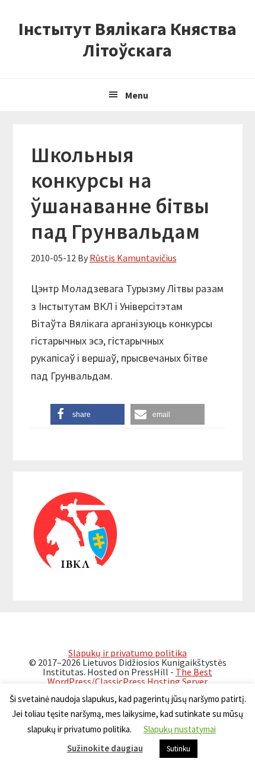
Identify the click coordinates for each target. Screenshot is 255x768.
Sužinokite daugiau (105, 748)
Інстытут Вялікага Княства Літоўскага (127, 39)
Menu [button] (136, 95)
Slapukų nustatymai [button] (180, 729)
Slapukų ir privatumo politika (127, 653)
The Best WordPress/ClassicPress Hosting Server (129, 676)
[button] (87, 414)
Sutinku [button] (178, 749)
